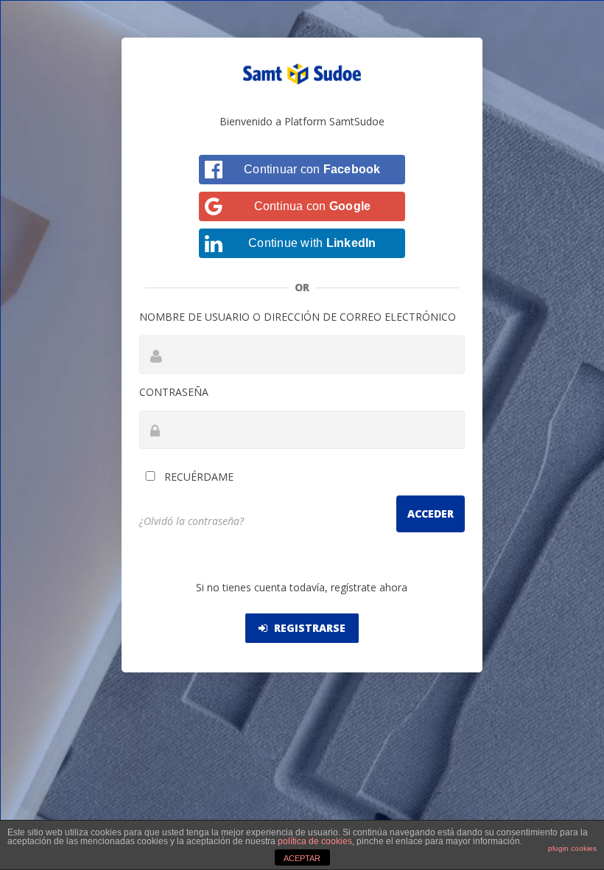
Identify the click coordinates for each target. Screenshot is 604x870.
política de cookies (315, 841)
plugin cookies (572, 848)
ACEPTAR (302, 858)
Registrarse (308, 628)
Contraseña (173, 392)
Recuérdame (197, 477)
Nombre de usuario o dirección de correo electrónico (297, 317)
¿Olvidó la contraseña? (191, 521)
